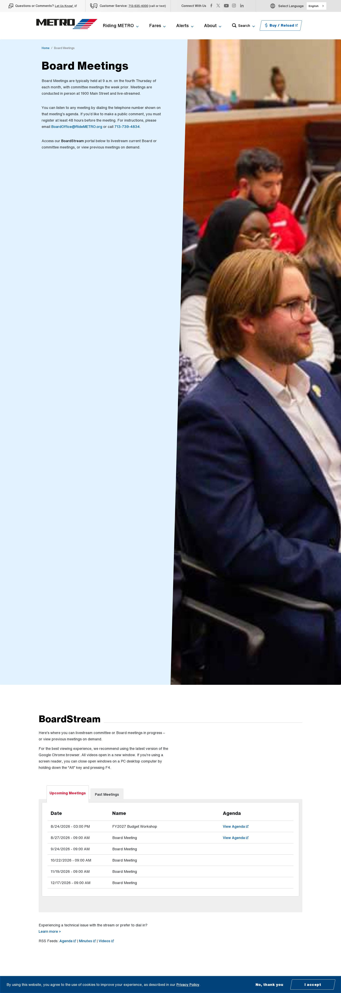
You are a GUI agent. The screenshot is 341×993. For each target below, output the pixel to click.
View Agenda (250, 826)
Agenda (67, 940)
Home (46, 48)
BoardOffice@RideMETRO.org (76, 126)
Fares (155, 25)
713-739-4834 (127, 126)
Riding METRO (118, 25)
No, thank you (269, 984)
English (314, 6)
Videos (106, 940)
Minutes (87, 940)
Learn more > (50, 931)
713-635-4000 (138, 6)
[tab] (68, 793)
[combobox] (316, 6)
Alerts (182, 25)
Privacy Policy (187, 984)
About (210, 25)
